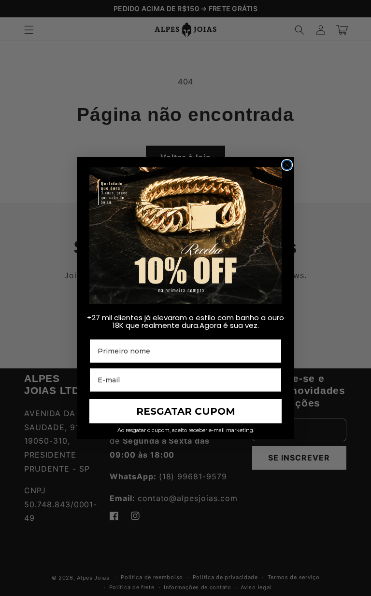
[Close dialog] (287, 165)
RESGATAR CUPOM (185, 411)
